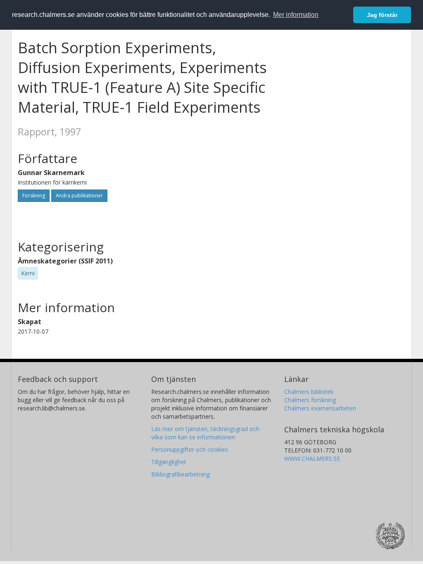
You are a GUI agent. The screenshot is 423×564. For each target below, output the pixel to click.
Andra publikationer (79, 195)
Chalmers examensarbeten (320, 408)
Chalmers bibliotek (308, 392)
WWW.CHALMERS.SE (312, 458)
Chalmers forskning (310, 400)
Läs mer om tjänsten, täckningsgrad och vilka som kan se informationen (205, 433)
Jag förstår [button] (382, 15)
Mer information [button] (295, 14)
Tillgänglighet (168, 462)
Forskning (33, 195)
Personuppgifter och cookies (189, 449)
